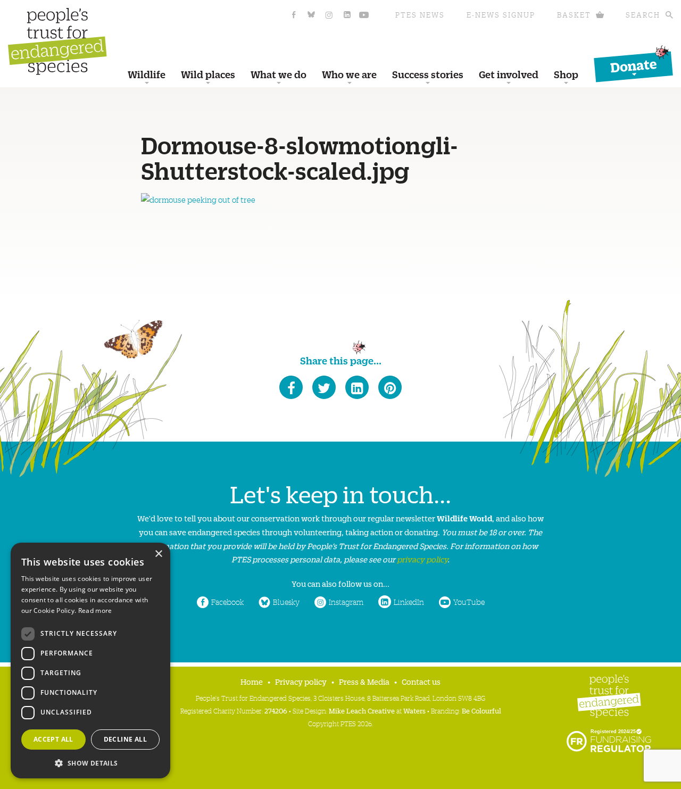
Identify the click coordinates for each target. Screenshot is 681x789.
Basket (574, 14)
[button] (90, 762)
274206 (275, 710)
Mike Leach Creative (362, 710)
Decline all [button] (125, 739)
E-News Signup (501, 14)
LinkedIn (409, 602)
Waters (414, 710)
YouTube (469, 602)
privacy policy (422, 559)
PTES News (420, 14)
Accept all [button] (53, 739)
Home (251, 681)
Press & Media (364, 681)
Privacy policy (301, 681)
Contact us (421, 681)
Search (643, 14)
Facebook (227, 602)
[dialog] (90, 660)
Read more (95, 610)
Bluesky (286, 602)
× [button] (158, 554)
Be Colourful (481, 710)
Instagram (346, 602)
